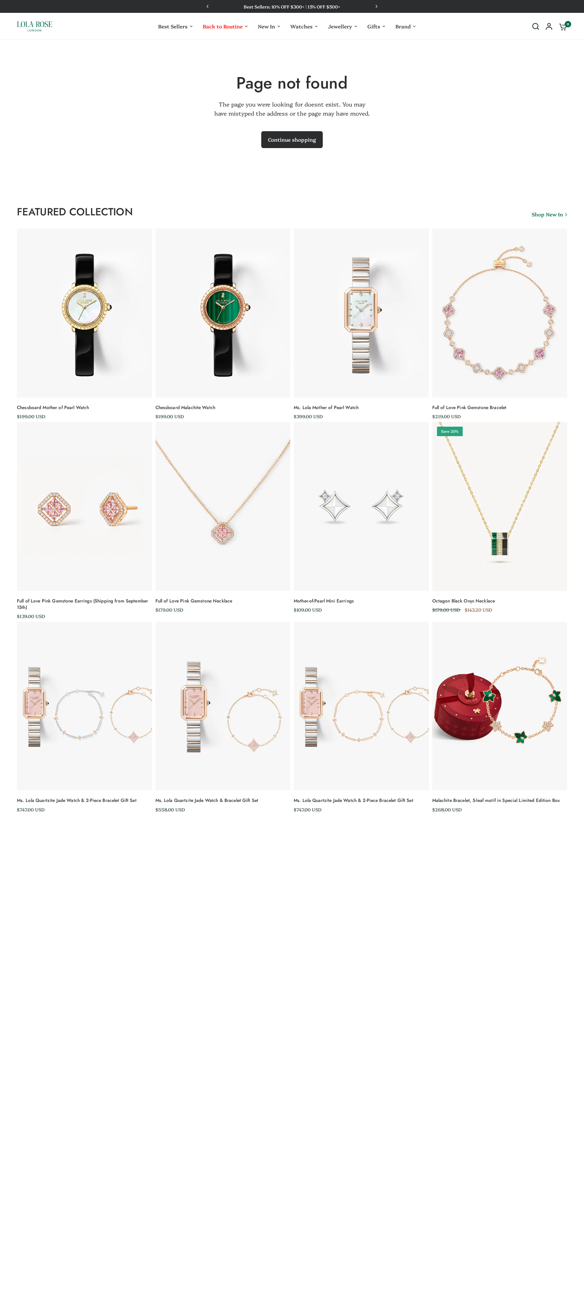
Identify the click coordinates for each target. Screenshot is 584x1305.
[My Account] (549, 26)
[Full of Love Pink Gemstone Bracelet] (499, 313)
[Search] (535, 26)
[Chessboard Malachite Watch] (223, 313)
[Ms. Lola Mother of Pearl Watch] (361, 313)
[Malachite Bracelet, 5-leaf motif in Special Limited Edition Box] (499, 706)
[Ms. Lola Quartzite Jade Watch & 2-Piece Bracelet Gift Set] (84, 706)
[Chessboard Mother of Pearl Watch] (84, 313)
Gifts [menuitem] (373, 26)
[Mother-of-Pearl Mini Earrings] (361, 506)
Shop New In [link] (547, 214)
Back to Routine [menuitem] (223, 26)
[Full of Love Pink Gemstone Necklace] (223, 506)
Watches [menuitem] (301, 26)
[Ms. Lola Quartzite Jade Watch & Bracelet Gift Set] (223, 706)
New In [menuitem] (266, 26)
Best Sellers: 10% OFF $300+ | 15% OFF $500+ (292, 6)
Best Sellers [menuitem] (173, 26)
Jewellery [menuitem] (340, 26)
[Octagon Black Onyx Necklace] (499, 506)
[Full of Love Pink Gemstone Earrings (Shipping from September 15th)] (84, 506)
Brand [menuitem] (403, 26)
